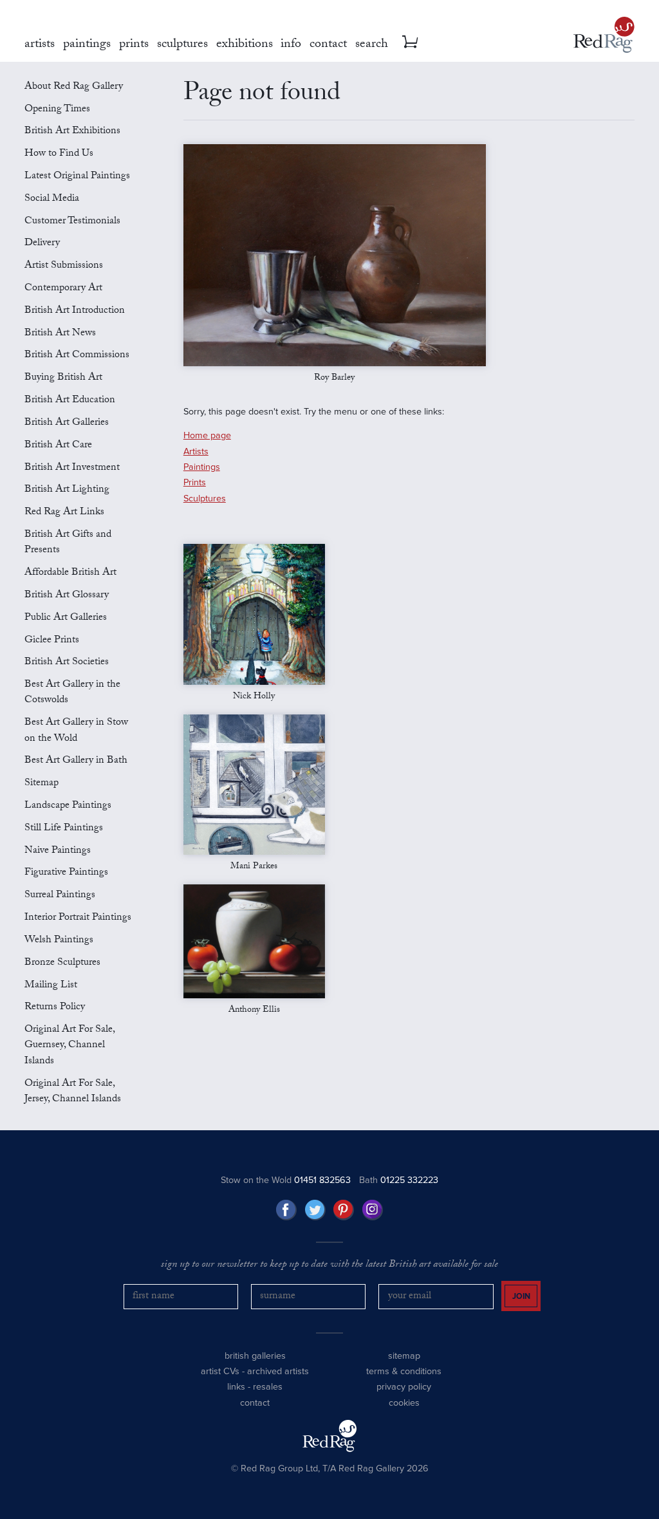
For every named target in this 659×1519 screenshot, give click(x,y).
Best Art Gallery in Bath (75, 761)
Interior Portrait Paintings (77, 918)
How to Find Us (58, 154)
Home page (207, 435)
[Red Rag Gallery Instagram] (372, 1210)
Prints (194, 482)
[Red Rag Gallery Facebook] (286, 1210)
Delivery (42, 243)
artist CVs (220, 1371)
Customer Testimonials (72, 221)
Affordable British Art (70, 573)
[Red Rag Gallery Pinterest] (343, 1210)
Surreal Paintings (59, 895)
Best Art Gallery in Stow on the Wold (76, 730)
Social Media (51, 199)
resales (268, 1386)
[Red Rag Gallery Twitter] (315, 1210)
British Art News (60, 333)
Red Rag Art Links (64, 512)
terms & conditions (403, 1371)
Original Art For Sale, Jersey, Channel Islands (72, 1092)
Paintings (201, 466)
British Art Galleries (66, 423)
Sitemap (41, 783)
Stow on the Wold (286, 1180)
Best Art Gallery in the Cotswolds (72, 692)
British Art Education (69, 400)
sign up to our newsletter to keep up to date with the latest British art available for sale (329, 1265)
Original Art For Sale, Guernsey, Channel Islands (69, 1045)
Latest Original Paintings (77, 176)
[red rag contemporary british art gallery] (604, 35)
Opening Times (57, 109)
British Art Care (58, 445)
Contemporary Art (63, 288)
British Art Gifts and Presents (67, 543)
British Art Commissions (76, 355)
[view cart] (410, 42)
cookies (404, 1402)
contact (255, 1402)
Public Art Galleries (65, 618)
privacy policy (403, 1386)
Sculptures (204, 498)
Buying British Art (63, 378)
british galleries (255, 1355)
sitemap (404, 1355)
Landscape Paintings (67, 806)
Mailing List (50, 985)
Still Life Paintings (63, 828)
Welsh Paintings (58, 940)
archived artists (278, 1371)
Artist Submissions (63, 266)
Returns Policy (54, 1007)
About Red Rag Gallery (73, 87)
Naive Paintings (57, 851)
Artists (196, 451)
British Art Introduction (74, 311)
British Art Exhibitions (72, 131)
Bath (398, 1180)
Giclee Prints (51, 640)
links (236, 1386)
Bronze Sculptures (62, 963)
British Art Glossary (66, 595)
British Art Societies (66, 662)
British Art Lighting (66, 490)
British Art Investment (72, 468)
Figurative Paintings (66, 873)
